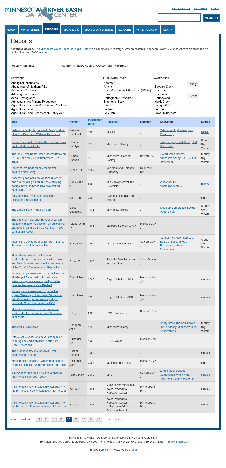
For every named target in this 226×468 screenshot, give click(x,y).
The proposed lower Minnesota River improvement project (34, 352)
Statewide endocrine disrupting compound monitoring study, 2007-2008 (37, 374)
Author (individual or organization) (87, 65)
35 (61, 419)
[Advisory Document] (55, 94)
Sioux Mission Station (173, 207)
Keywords (17, 78)
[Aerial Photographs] (55, 98)
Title (14, 122)
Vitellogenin (187, 378)
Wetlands (165, 182)
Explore (124, 29)
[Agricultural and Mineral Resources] (55, 102)
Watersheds (30, 29)
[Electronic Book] (127, 102)
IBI (174, 182)
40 (98, 419)
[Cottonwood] (169, 98)
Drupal (133, 449)
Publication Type (114, 78)
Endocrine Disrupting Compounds (172, 372)
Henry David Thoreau (173, 323)
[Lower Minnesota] (169, 113)
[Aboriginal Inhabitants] (55, 83)
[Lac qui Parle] (169, 106)
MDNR (205, 132)
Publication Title (22, 65)
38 (83, 419)
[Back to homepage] (43, 19)
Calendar (200, 8)
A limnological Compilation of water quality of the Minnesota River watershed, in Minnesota (39, 388)
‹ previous (24, 419)
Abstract (121, 65)
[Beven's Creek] (169, 87)
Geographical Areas (178, 142)
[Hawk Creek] (169, 102)
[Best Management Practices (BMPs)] (127, 91)
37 (76, 419)
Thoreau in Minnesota (25, 327)
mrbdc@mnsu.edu (177, 441)
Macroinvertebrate (171, 186)
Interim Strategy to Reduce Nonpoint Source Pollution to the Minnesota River (38, 243)
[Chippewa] (169, 94)
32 (38, 419)
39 (91, 419)
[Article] (127, 87)
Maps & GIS (71, 29)
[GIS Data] (127, 113)
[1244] (169, 83)
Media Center (181, 8)
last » (118, 419)
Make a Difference (99, 29)
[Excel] (127, 106)
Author (73, 122)
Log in (215, 8)
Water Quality (147, 29)
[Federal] (127, 109)
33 (46, 419)
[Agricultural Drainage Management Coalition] (55, 106)
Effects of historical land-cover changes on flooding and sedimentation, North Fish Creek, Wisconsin (37, 341)
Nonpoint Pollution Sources (176, 237)
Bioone (205, 184)
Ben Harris (105, 449)
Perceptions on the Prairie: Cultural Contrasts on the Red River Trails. (39, 144)
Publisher (113, 122)
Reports (51, 28)
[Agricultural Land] (55, 109)
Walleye (182, 130)
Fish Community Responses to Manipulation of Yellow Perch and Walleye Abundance (38, 132)
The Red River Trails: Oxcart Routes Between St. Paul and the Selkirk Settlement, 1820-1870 (39, 158)
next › (110, 419)
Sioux (171, 211)
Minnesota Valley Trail (173, 158)
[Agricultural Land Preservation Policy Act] (55, 113)
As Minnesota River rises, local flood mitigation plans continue (33, 197)
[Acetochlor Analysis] (55, 91)
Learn (168, 29)
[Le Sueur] (169, 109)
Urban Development (171, 247)
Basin (11, 29)
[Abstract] (127, 83)
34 (53, 419)
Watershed (161, 78)
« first (14, 419)
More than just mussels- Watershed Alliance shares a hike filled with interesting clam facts (39, 362)
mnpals (205, 374)
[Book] (127, 94)
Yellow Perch (168, 130)
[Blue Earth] (169, 91)
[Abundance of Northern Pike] (55, 87)
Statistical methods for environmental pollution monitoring (34, 170)
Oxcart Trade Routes (172, 154)
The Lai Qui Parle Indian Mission (31, 209)
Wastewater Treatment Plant (175, 376)
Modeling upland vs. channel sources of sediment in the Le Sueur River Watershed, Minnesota (37, 313)
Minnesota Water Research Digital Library (66, 49)
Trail (162, 142)
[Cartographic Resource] (127, 98)
